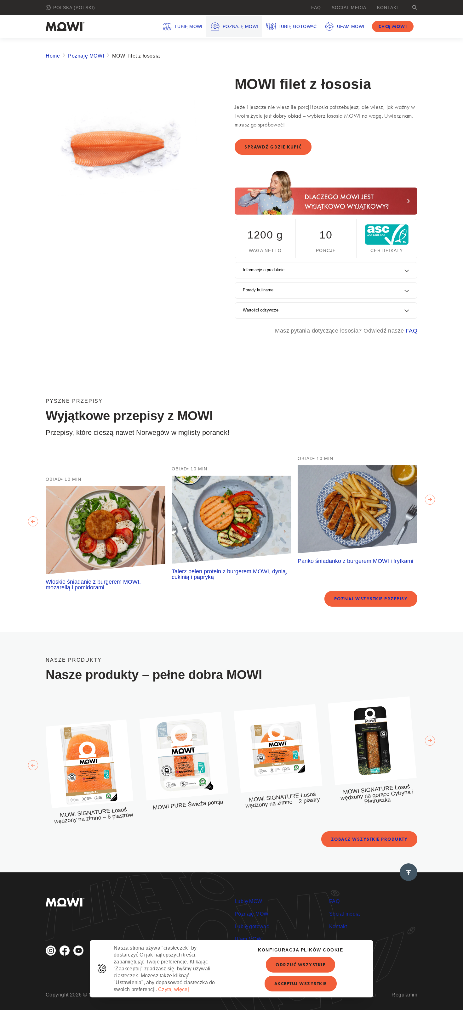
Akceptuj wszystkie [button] (300, 983)
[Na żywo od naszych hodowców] (326, 192)
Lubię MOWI (189, 26)
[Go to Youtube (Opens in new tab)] (78, 950)
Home (53, 56)
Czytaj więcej (173, 989)
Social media (349, 7)
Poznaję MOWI (240, 26)
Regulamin (404, 994)
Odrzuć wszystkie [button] (300, 965)
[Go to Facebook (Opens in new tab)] (65, 950)
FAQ (316, 7)
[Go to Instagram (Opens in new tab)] (51, 950)
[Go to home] (65, 26)
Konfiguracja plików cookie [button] (300, 949)
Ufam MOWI (350, 26)
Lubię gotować (297, 26)
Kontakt (388, 7)
